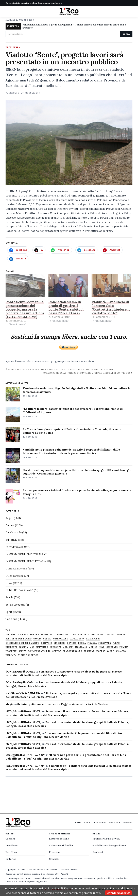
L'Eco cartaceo (15, 575)
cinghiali (59, 643)
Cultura (10, 525)
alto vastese (78, 635)
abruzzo (23, 635)
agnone (10, 361)
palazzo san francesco (38, 361)
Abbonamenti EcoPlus (61, 845)
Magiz (9, 704)
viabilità (11, 655)
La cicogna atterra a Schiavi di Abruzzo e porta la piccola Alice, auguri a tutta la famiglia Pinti (77, 492)
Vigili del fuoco (28, 655)
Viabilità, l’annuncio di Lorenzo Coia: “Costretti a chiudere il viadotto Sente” (111, 307)
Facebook (98, 852)
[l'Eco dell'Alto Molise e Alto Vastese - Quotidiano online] (69, 11)
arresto (110, 635)
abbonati (11, 635)
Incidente (12, 647)
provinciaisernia (71, 361)
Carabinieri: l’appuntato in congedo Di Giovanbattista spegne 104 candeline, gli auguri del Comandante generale (77, 471)
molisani (68, 647)
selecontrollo (72, 651)
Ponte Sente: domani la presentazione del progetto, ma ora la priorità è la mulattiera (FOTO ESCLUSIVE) (25, 309)
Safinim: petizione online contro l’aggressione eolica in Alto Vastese (62, 704)
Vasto (110, 651)
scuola (56, 651)
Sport (9, 611)
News (9, 583)
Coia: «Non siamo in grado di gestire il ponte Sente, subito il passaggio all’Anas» (66, 307)
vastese (100, 651)
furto (116, 643)
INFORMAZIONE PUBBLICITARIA (26, 561)
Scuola (9, 597)
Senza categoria (15, 604)
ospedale (112, 647)
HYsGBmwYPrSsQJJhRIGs (23, 693)
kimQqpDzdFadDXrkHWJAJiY (25, 755)
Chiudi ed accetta (118, 892)
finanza (92, 643)
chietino (46, 643)
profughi (11, 651)
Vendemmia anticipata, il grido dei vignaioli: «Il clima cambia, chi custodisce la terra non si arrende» (74, 26)
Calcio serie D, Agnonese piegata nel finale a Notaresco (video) (87, 373)
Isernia (23, 647)
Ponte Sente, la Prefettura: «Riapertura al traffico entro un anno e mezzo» (60, 369)
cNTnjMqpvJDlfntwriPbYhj (23, 711)
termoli (89, 651)
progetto (56, 361)
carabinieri (93, 639)
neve (102, 647)
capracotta (77, 639)
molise (93, 647)
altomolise (61, 635)
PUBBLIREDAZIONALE (19, 590)
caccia (37, 639)
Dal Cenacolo (14, 532)
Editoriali (11, 858)
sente (84, 361)
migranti (55, 647)
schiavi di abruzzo (39, 651)
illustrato (19, 361)
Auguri (9, 518)
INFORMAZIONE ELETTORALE (25, 554)
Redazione (55, 852)
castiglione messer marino (23, 643)
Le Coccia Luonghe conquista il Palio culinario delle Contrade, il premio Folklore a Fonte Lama (72, 430)
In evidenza (13, 47)
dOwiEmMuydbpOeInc (20, 671)
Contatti (54, 858)
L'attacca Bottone (16, 568)
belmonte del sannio (19, 639)
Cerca (126, 34)
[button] (10, 11)
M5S (32, 647)
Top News (114, 822)
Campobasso (60, 639)
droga (82, 643)
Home (78, 822)
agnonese (47, 635)
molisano (81, 647)
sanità (22, 651)
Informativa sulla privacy (106, 838)
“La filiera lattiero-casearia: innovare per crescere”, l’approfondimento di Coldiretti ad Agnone (73, 410)
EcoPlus (127, 822)
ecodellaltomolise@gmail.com (109, 845)
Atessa (121, 635)
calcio (47, 639)
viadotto (92, 361)
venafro (121, 651)
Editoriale (11, 539)
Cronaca (10, 838)
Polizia (123, 647)
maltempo (42, 647)
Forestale (104, 643)
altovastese (96, 635)
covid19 (72, 643)
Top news (11, 619)
